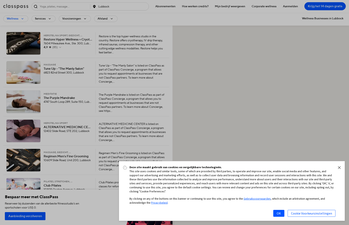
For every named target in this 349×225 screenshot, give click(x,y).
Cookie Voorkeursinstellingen (311, 213)
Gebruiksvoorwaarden (257, 198)
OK (279, 213)
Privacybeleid (159, 202)
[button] (339, 167)
